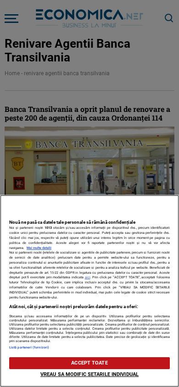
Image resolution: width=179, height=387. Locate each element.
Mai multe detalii (39, 248)
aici (87, 277)
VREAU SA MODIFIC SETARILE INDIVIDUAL (89, 374)
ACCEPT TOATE (89, 363)
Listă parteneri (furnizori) (29, 347)
